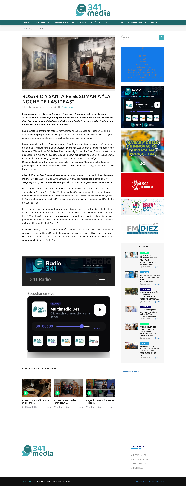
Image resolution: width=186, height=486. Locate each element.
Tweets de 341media (130, 371)
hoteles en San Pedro (154, 77)
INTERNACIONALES (137, 22)
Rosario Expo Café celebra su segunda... (35, 401)
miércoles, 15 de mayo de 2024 (46, 107)
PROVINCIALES (61, 22)
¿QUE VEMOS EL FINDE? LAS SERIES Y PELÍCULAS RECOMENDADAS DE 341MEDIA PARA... (148, 260)
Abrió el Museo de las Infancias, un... (65, 401)
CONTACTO (155, 22)
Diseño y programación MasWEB (150, 481)
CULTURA (119, 22)
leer (158, 267)
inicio (28, 29)
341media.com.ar (29, 481)
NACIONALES (78, 22)
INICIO (27, 22)
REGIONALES (40, 22)
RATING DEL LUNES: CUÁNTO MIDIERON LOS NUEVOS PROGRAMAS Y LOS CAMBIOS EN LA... (148, 331)
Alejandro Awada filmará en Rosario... (100, 401)
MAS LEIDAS (142, 246)
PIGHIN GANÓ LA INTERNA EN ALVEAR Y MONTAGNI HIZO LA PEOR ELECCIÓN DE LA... (149, 350)
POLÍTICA (95, 22)
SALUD (107, 22)
